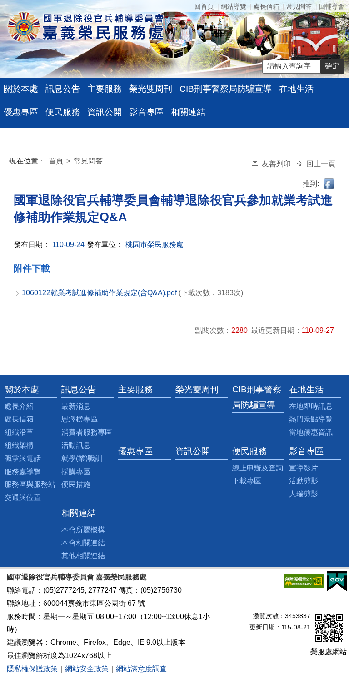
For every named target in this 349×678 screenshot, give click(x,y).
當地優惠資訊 (311, 432)
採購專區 (75, 471)
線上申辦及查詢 (257, 468)
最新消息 (75, 406)
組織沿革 (19, 432)
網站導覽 (233, 6)
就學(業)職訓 (81, 458)
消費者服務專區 (86, 432)
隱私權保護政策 (32, 669)
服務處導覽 (23, 471)
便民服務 (62, 112)
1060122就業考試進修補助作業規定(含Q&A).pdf (99, 293)
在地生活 (296, 89)
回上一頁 (320, 164)
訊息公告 (62, 89)
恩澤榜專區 (79, 419)
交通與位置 (23, 497)
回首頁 (204, 6)
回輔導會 (331, 6)
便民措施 (75, 484)
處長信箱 (266, 6)
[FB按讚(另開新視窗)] (329, 184)
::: (11, 162)
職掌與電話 (23, 458)
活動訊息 (75, 445)
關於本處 (21, 89)
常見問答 (299, 6)
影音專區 (146, 112)
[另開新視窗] (304, 580)
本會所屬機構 (83, 530)
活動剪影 (303, 481)
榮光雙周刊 (150, 89)
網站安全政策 (87, 669)
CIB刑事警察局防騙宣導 (225, 89)
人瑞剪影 (303, 494)
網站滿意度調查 (141, 669)
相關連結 (188, 112)
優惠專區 (21, 112)
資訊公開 (104, 112)
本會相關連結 (83, 543)
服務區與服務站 (30, 484)
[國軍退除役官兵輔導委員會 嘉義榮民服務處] (86, 26)
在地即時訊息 (311, 406)
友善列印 (277, 164)
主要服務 (104, 89)
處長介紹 (19, 406)
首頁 (57, 161)
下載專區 (246, 481)
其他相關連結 (83, 555)
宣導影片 (303, 468)
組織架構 (19, 445)
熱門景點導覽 (311, 419)
